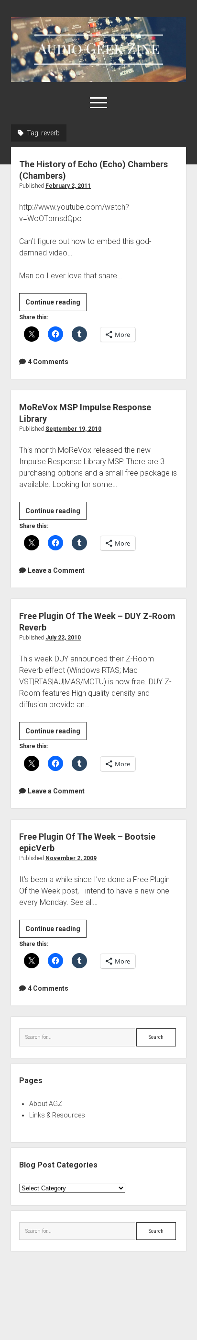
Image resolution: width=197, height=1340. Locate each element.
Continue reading (56, 304)
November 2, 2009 (71, 858)
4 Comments (48, 361)
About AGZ (45, 1103)
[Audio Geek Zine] (98, 78)
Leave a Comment (56, 570)
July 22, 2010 (63, 637)
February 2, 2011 (68, 186)
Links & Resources (57, 1115)
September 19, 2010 (73, 429)
